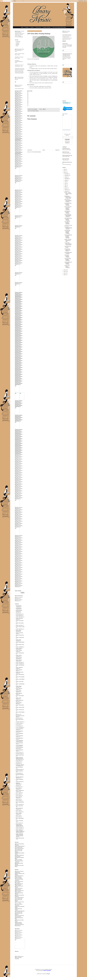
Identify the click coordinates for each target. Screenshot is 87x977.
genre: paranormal (19, 805)
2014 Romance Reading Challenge (67, 212)
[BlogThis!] (41, 109)
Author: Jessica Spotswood (19, 660)
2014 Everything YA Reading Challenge (68, 263)
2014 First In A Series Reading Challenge (68, 200)
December (67, 173)
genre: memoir (18, 800)
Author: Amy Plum (19, 625)
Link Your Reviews (19, 767)
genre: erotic (18, 794)
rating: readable (19, 829)
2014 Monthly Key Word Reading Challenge (68, 215)
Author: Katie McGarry (20, 674)
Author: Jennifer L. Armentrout (19, 649)
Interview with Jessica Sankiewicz (67, 266)
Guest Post (18, 763)
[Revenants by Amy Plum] (19, 918)
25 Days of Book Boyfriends (19, 611)
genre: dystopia (19, 792)
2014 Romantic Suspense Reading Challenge (67, 232)
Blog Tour (18, 714)
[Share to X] (42, 109)
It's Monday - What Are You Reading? (20, 765)
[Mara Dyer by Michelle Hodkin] (19, 907)
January (66, 191)
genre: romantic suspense (19, 814)
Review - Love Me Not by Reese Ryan (68, 240)
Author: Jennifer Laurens (19, 651)
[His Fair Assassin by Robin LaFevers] (19, 891)
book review (18, 786)
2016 (65, 169)
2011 (65, 273)
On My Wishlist (18, 773)
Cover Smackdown (19, 727)
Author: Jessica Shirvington (19, 658)
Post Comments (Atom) (36, 151)
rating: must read (19, 827)
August (66, 180)
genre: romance (19, 811)
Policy (17, 45)
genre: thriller (18, 816)
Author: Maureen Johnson (19, 689)
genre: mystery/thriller (20, 802)
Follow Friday (18, 760)
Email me (21, 36)
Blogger (48, 973)
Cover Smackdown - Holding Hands (19, 741)
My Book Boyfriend (19, 770)
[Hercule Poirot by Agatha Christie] (19, 889)
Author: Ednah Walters (20, 642)
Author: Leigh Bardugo (20, 683)
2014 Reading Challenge (34, 110)
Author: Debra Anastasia (18, 640)
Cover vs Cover (19, 752)
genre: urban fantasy (20, 818)
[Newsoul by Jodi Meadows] (19, 914)
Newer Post (30, 150)
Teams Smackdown (19, 779)
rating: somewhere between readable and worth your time (20, 831)
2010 (65, 274)
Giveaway (18, 762)
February (66, 189)
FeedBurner (67, 142)
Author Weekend (19, 615)
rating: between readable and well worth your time (19, 825)
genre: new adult (19, 804)
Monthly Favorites (19, 769)
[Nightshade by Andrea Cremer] (19, 854)
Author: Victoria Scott (20, 709)
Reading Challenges (47, 27)
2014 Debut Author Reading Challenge (68, 204)
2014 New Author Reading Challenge (68, 259)
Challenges (18, 41)
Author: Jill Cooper (19, 662)
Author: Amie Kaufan (20, 620)
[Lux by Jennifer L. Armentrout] (19, 905)
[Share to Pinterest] (45, 109)
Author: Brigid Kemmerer (18, 631)
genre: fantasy (18, 795)
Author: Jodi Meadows (20, 665)
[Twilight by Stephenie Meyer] (19, 858)
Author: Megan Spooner (18, 691)
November (67, 175)
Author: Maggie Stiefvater (19, 687)
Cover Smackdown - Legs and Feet (19, 746)
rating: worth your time (20, 838)
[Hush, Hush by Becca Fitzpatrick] (19, 845)
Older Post (57, 150)
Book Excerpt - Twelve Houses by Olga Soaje (68, 197)
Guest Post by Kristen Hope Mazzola (67, 250)
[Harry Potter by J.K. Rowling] (19, 887)
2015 (65, 170)
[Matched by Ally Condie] (19, 909)
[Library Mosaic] (67, 128)
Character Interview (19, 721)
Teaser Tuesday (19, 781)
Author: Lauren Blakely (20, 679)
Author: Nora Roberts (20, 695)
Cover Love (18, 724)
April (66, 186)
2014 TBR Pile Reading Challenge (67, 222)
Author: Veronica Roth (20, 707)
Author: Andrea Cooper (20, 626)
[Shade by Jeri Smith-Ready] (19, 866)
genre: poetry (18, 810)
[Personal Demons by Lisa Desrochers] (19, 916)
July (65, 181)
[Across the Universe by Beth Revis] (19, 872)
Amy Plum (18, 612)
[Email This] (40, 109)
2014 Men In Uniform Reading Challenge (68, 227)
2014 (65, 172)
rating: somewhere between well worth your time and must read (19, 835)
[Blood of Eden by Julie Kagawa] (19, 874)
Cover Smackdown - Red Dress (19, 748)
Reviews (32, 27)
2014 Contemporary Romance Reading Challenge (68, 236)
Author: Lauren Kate (19, 681)
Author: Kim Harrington (20, 676)
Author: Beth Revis (19, 629)
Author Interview (19, 614)
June (66, 183)
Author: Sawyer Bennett (19, 703)
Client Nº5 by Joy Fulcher (68, 247)
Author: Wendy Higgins (20, 712)
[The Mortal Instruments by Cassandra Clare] (19, 847)
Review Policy (38, 27)
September (67, 178)
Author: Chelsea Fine (20, 635)
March (66, 188)
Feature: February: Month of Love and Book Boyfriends (19, 758)
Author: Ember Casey (20, 644)
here (38, 58)
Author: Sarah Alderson (18, 698)
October (66, 177)
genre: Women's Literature (19, 789)
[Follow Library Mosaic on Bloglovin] (67, 103)
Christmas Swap (19, 723)
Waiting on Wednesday (18, 783)
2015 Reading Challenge (18, 608)
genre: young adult (19, 820)
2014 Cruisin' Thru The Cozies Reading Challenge (68, 208)
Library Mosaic (65, 113)
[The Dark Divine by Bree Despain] (19, 882)
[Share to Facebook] (43, 109)
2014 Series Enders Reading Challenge (68, 219)
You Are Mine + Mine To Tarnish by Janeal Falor (68, 243)
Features (27, 27)
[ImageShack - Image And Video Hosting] (17, 174)
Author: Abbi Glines (19, 616)
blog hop (17, 785)
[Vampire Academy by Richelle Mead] (19, 856)
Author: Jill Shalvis (19, 663)
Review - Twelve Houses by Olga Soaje (68, 193)
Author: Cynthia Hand (20, 637)
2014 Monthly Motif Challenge (68, 253)
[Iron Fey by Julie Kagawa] (19, 851)
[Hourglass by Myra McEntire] (19, 864)
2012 (65, 271)
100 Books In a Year (68, 225)
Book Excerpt (18, 718)
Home (22, 27)
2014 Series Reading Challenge (67, 256)
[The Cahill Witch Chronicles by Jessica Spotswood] (19, 862)
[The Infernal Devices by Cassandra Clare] (19, 849)
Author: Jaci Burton (19, 646)
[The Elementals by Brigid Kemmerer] (19, 884)
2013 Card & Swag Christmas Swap (59, 27)
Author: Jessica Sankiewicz (19, 656)
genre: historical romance (19, 797)
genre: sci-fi (18, 815)
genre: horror (18, 799)
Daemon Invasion (19, 753)
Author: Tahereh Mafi (20, 705)
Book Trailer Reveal (19, 719)
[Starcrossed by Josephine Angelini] (19, 923)
